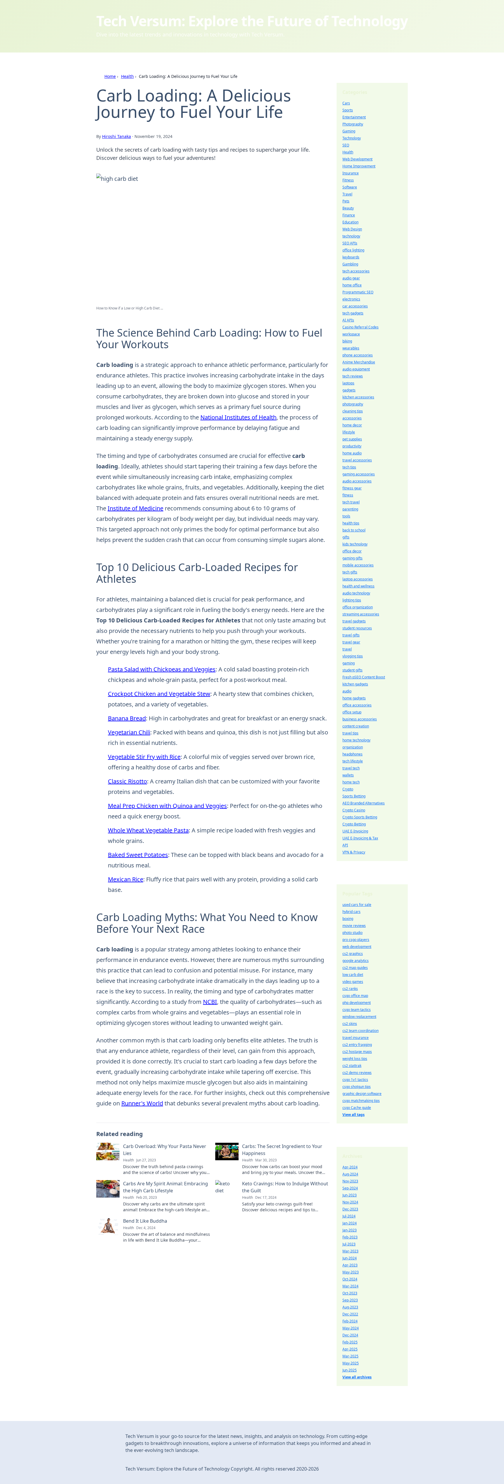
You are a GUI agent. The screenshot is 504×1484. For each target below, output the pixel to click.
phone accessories (357, 355)
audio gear (351, 278)
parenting (350, 509)
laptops (348, 383)
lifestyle (348, 432)
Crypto (347, 789)
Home (110, 76)
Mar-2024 (350, 1286)
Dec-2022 (350, 1314)
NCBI (210, 1002)
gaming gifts (352, 558)
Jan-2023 (349, 1230)
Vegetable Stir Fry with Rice (144, 757)
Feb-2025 (350, 1342)
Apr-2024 (350, 1167)
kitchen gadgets (355, 684)
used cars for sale (356, 904)
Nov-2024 (350, 1202)
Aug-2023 (350, 1307)
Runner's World (142, 1103)
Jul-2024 (349, 1216)
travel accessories (357, 460)
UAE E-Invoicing (355, 831)
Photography (352, 124)
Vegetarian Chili (129, 732)
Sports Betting (353, 796)
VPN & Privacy (353, 852)
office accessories (357, 705)
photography (352, 404)
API (345, 845)
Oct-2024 (349, 1279)
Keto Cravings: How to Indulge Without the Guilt (285, 1187)
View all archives (357, 1377)
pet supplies (352, 439)
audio (346, 691)
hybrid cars (351, 911)
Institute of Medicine (135, 508)
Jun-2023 (349, 1195)
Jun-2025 (349, 1370)
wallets (348, 775)
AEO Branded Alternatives (363, 803)
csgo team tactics (356, 1009)
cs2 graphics (352, 953)
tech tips (349, 467)
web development (356, 946)
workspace (351, 334)
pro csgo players (355, 939)
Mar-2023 (350, 1251)
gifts (345, 537)
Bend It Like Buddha (145, 1221)
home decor (352, 425)
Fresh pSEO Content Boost (363, 677)
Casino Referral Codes (360, 327)
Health (127, 76)
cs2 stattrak (351, 1065)
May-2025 (350, 1363)
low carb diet (352, 974)
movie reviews (354, 925)
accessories (352, 418)
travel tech (351, 768)
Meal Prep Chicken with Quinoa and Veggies (167, 806)
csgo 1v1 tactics (355, 1079)
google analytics (355, 960)
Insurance (350, 173)
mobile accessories (358, 565)
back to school (353, 530)
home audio (352, 453)
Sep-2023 (350, 1300)
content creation (355, 726)
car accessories (355, 306)
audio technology (356, 593)
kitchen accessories (358, 397)
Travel (347, 194)
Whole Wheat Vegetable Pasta (148, 830)
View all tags (353, 1114)
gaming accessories (358, 474)
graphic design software (362, 1093)
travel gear (351, 642)
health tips (350, 523)
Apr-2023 (350, 1265)
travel (347, 649)
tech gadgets (352, 313)
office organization (357, 607)
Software (349, 187)
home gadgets (354, 698)
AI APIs (348, 320)
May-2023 (350, 1272)
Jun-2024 (349, 1258)
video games (352, 981)
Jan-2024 (349, 1223)
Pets (345, 201)
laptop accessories (357, 579)
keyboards (350, 257)
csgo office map (355, 995)
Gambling (350, 264)
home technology (356, 740)
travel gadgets (354, 621)
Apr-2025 (350, 1349)
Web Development (357, 159)
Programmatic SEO (357, 292)
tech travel (351, 502)
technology (351, 236)
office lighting (353, 250)
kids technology (355, 544)
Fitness (348, 180)
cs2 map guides (355, 967)
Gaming (348, 131)
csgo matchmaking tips (361, 1100)
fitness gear (352, 488)
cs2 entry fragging (357, 1044)
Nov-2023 (350, 1181)
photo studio (352, 932)
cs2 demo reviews (357, 1072)
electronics (351, 299)
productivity (351, 446)
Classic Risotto (127, 781)
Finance (348, 215)
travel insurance (355, 1037)
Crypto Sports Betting (359, 817)
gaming (348, 663)
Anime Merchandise (358, 362)
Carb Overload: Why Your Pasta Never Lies (164, 1149)
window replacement (359, 1016)
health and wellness (358, 586)
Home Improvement (358, 166)
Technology (351, 138)
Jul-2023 (349, 1244)
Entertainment (354, 117)
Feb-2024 (350, 1321)
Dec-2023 (350, 1209)
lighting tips (351, 600)
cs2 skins (349, 1023)
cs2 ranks (350, 988)
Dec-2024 (350, 1335)
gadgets (349, 390)
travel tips (350, 733)
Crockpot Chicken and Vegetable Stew (159, 694)
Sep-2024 (350, 1188)
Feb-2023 (350, 1237)
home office (352, 285)
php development (356, 1002)
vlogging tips (352, 656)
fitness (347, 495)
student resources (357, 628)
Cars (346, 103)
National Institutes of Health (238, 417)
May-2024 (350, 1328)
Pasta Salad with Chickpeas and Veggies (162, 669)
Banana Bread (127, 718)
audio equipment (356, 369)
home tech (351, 782)
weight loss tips (354, 1058)
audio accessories (357, 481)
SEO (345, 145)
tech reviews (352, 376)
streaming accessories (360, 614)
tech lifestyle (352, 761)
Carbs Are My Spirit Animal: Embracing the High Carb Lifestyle (165, 1187)
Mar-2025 (350, 1356)
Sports (347, 110)
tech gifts (349, 572)
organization (352, 747)
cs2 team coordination (360, 1030)
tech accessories (356, 271)
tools (346, 516)
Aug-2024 (350, 1174)
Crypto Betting (354, 824)
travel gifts (351, 635)
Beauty (348, 208)
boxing (347, 918)
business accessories (359, 719)
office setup (351, 712)
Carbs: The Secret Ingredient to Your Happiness (282, 1149)
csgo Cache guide (356, 1107)
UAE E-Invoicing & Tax (360, 838)
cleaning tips (352, 411)
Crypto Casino (353, 810)
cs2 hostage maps (357, 1051)
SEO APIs (349, 243)
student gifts (352, 670)
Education (350, 222)
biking (347, 341)
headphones (352, 754)
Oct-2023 (349, 1293)
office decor (352, 551)
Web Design (352, 229)
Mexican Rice (125, 879)
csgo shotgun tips (356, 1086)
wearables (350, 348)
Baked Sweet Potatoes (138, 855)
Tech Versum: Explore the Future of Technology (252, 20)
